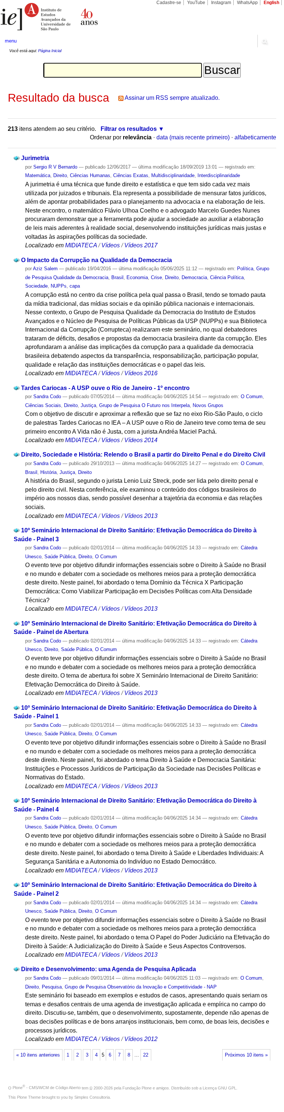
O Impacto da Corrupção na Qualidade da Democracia (96, 260)
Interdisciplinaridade (218, 175)
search (264, 41)
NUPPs (59, 286)
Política (245, 268)
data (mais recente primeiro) (193, 137)
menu (11, 41)
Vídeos (110, 245)
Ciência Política (227, 277)
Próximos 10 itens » (246, 1055)
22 (145, 1055)
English (271, 2)
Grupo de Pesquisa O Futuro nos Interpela (144, 405)
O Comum (252, 396)
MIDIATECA (81, 245)
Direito (60, 175)
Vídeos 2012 (141, 1039)
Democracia (194, 277)
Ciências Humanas (90, 175)
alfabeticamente (255, 137)
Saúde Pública (59, 556)
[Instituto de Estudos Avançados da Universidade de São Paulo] (71, 16)
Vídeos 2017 (141, 245)
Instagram (221, 2)
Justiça (88, 405)
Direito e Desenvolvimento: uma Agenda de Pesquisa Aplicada (108, 969)
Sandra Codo (47, 396)
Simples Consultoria (92, 1097)
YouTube (196, 2)
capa (75, 286)
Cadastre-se (168, 2)
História (48, 472)
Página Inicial (49, 50)
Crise (156, 277)
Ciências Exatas (130, 175)
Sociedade (36, 286)
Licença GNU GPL (219, 1087)
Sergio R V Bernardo (55, 167)
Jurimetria (35, 158)
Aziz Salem (45, 268)
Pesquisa (52, 987)
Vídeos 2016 (141, 373)
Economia (137, 277)
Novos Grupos (208, 405)
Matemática (37, 175)
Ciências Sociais (43, 405)
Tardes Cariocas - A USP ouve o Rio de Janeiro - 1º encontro (105, 388)
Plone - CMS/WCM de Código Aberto (47, 1087)
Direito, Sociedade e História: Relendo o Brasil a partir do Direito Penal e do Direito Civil (143, 454)
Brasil (117, 277)
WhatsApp (247, 2)
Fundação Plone (137, 1087)
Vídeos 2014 (141, 440)
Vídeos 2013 (141, 516)
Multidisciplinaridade (173, 175)
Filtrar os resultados (129, 129)
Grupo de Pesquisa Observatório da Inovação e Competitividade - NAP (141, 987)
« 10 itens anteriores (38, 1055)
